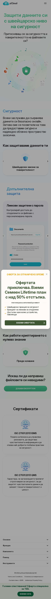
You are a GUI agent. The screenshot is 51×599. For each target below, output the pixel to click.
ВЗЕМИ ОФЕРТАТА (25, 323)
